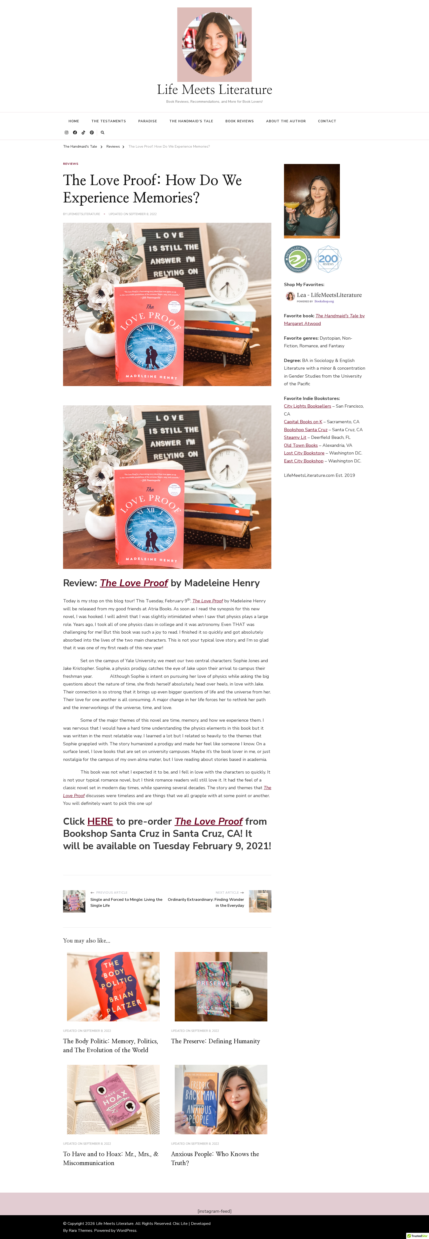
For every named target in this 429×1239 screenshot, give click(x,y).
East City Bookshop (303, 461)
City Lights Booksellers (307, 406)
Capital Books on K (303, 422)
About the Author (286, 121)
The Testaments (108, 121)
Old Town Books (301, 445)
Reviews (70, 164)
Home (74, 121)
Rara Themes (80, 1230)
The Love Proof (134, 583)
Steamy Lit (295, 437)
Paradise (147, 121)
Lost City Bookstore (304, 453)
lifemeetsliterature (84, 214)
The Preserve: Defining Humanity (215, 1041)
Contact (327, 121)
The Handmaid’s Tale (191, 121)
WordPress (126, 1230)
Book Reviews (239, 121)
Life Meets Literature (214, 90)
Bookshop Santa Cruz (305, 430)
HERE (100, 821)
